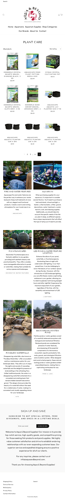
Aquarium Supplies (33, 27)
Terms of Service (8, 484)
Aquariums (19, 27)
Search (5, 1)
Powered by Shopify (32, 496)
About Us (34, 31)
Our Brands (24, 31)
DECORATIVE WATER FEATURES (17, 273)
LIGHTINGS (48, 296)
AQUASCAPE (17, 213)
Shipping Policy (7, 481)
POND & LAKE (48, 373)
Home (10, 27)
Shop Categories (49, 27)
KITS (17, 396)
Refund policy (7, 487)
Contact (42, 31)
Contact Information (9, 493)
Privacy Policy (7, 490)
